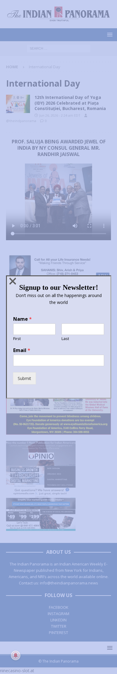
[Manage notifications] (15, 655)
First (17, 338)
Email (21, 350)
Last (65, 338)
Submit (24, 378)
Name (22, 319)
